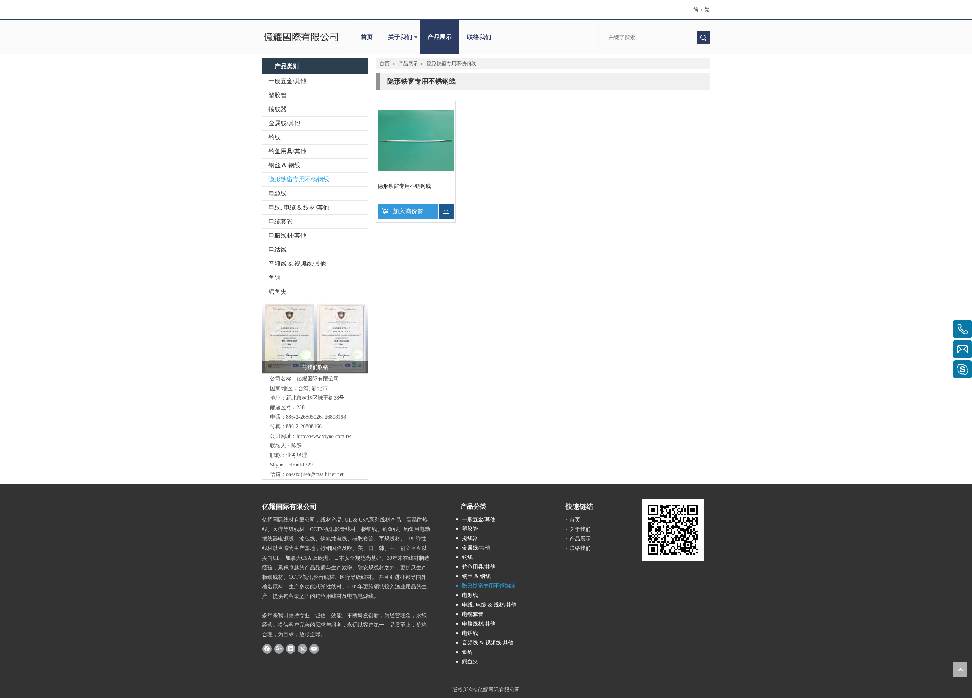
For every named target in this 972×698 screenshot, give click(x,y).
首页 (367, 37)
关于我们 (400, 37)
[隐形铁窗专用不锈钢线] (416, 140)
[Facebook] (267, 648)
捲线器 (277, 109)
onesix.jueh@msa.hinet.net (315, 474)
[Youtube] (314, 648)
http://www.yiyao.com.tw (324, 436)
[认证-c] (315, 338)
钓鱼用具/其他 (287, 151)
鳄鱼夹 (277, 291)
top (960, 669)
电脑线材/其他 (287, 235)
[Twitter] (302, 648)
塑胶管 (277, 95)
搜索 (703, 37)
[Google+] (279, 648)
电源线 (277, 193)
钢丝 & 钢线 (284, 165)
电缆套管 (280, 221)
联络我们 (479, 37)
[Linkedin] (290, 648)
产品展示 (440, 37)
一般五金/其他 (287, 81)
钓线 (274, 137)
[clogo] (301, 37)
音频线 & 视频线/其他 (297, 263)
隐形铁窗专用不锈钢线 (298, 179)
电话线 (277, 249)
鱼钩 (274, 277)
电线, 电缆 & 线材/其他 (298, 207)
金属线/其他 (284, 123)
